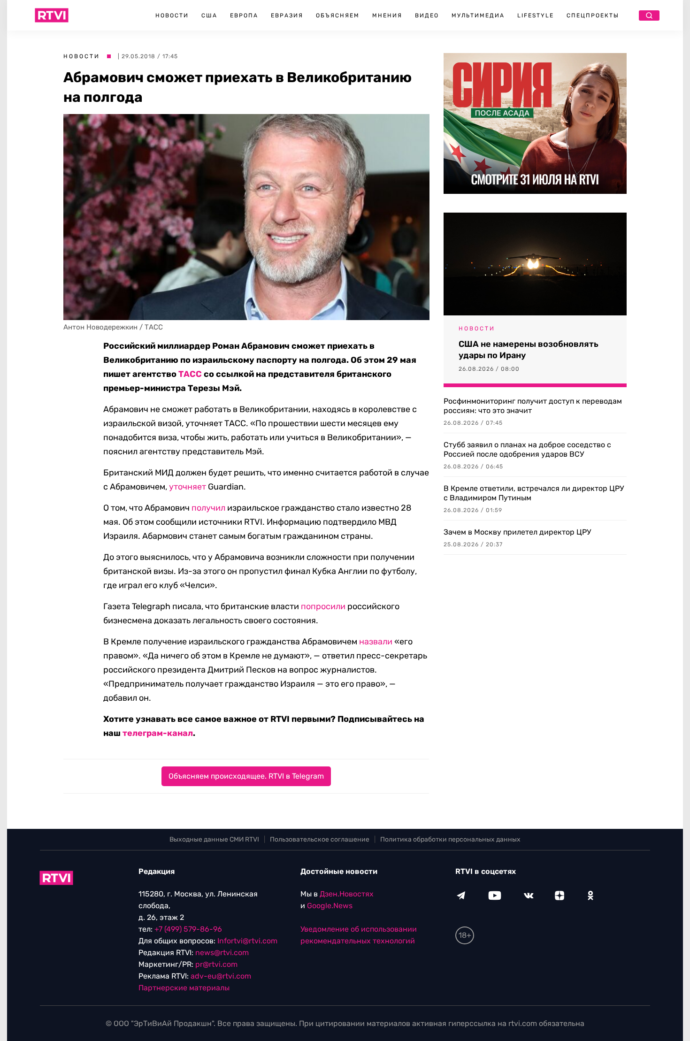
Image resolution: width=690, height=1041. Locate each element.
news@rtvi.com (222, 952)
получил (208, 508)
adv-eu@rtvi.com (221, 976)
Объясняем (338, 15)
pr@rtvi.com (216, 964)
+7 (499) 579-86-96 (188, 929)
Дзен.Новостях (347, 893)
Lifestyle (535, 15)
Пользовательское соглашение (319, 839)
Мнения (387, 15)
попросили (323, 606)
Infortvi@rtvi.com (247, 940)
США (209, 15)
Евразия (287, 15)
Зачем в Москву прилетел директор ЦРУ (517, 532)
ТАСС (190, 374)
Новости (172, 15)
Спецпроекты (593, 15)
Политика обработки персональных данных (450, 839)
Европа (244, 15)
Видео (427, 15)
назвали (375, 641)
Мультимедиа (478, 15)
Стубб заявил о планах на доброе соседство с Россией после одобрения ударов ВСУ (527, 449)
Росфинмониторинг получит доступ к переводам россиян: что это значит (533, 406)
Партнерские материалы (184, 987)
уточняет (187, 487)
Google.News (330, 905)
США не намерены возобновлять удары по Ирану (528, 349)
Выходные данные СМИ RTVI (214, 839)
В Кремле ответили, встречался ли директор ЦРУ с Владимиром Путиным (534, 493)
